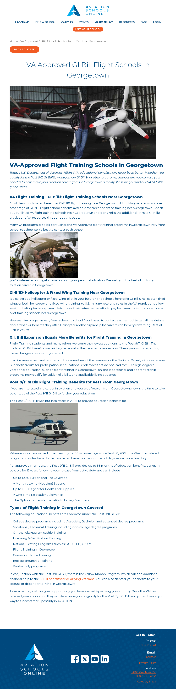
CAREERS (67, 22)
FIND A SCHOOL (45, 22)
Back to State (24, 49)
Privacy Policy (147, 662)
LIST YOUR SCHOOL (88, 29)
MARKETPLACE (104, 22)
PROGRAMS (22, 22)
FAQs (143, 22)
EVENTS (84, 22)
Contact (151, 657)
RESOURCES (127, 22)
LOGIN (157, 22)
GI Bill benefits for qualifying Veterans (67, 579)
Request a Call (147, 645)
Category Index (146, 681)
